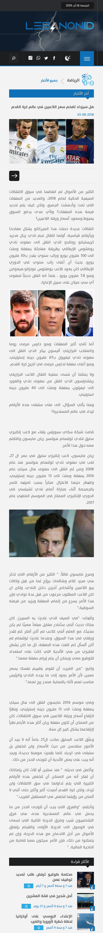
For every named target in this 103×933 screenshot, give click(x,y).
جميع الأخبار (49, 80)
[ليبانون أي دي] (60, 28)
